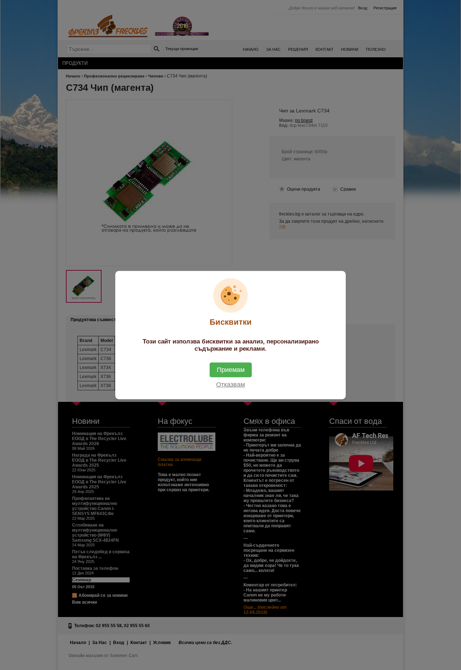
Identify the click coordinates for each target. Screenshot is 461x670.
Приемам (231, 369)
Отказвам (230, 384)
